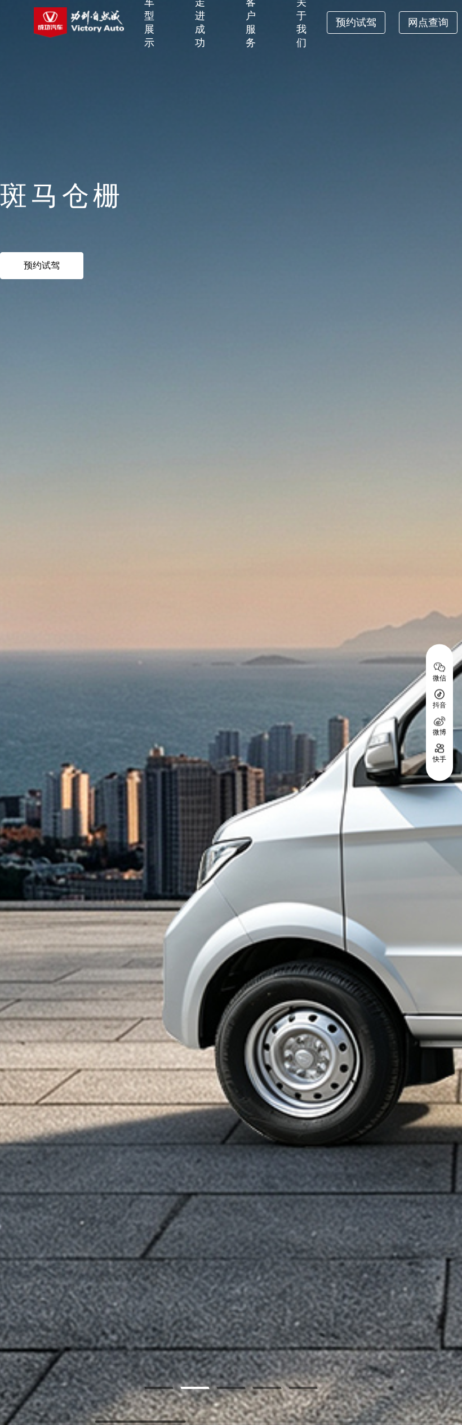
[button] (158, 1388)
